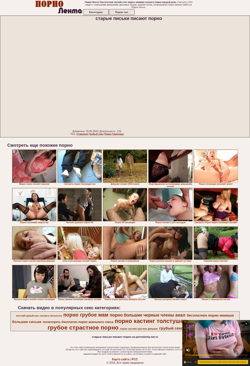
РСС (135, 359)
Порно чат (121, 12)
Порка (107, 134)
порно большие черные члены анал (147, 315)
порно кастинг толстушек (150, 321)
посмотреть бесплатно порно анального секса (78, 322)
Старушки (82, 134)
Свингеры (118, 134)
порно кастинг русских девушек (139, 328)
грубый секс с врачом (180, 328)
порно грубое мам (85, 315)
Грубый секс (96, 134)
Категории (96, 12)
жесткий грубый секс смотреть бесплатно (39, 316)
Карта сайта (120, 359)
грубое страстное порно (83, 327)
